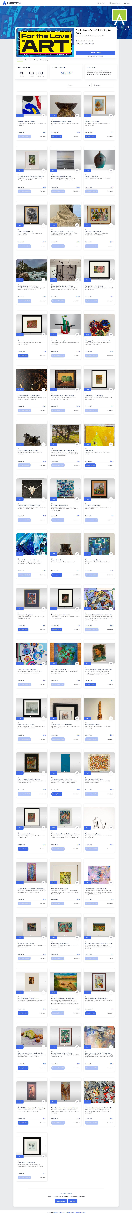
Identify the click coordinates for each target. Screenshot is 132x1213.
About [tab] (35, 60)
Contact (73, 1201)
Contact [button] (102, 3)
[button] (79, 85)
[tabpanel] (66, 625)
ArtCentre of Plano (66, 1193)
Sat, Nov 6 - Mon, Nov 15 (85, 41)
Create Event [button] (116, 3)
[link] (11, 3)
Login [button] (128, 3)
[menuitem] (101, 3)
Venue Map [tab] (44, 60)
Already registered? (95, 56)
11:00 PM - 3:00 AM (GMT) (86, 44)
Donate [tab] (28, 60)
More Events (61, 1201)
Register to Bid (95, 53)
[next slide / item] (79, 115)
